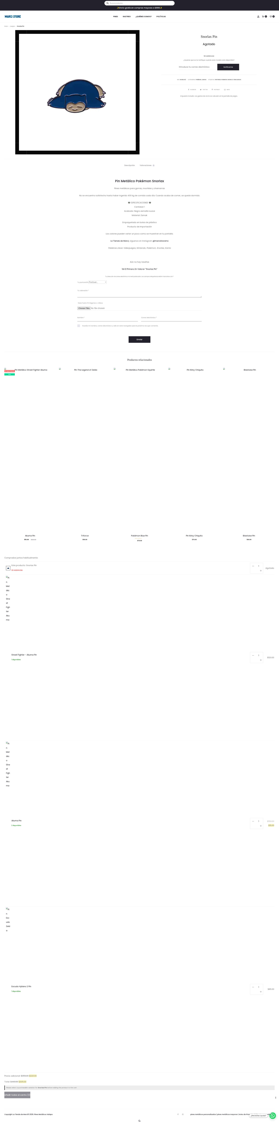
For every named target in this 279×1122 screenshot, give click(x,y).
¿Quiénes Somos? (144, 16)
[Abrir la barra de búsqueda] (139, 1121)
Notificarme (228, 67)
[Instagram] (182, 1114)
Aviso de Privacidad (246, 1114)
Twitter (205, 89)
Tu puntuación (83, 282)
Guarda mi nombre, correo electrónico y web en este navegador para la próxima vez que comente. (120, 326)
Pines (115, 16)
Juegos (12, 26)
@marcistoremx (160, 241)
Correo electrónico (149, 318)
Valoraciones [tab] (147, 165)
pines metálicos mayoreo (227, 1114)
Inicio (6, 26)
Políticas (161, 16)
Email (228, 89)
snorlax (230, 79)
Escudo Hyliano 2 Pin (21, 986)
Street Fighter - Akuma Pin (24, 654)
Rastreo (127, 16)
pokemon (224, 79)
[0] (263, 16)
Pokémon (198, 79)
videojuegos (237, 79)
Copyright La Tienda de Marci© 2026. (19, 1114)
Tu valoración (83, 290)
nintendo (218, 79)
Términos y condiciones (265, 1114)
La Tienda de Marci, (120, 241)
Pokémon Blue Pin (139, 535)
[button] (253, 566)
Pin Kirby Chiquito (194, 535)
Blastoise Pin (249, 535)
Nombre (81, 318)
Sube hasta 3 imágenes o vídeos (90, 303)
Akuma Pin (30, 535)
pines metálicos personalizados (203, 1114)
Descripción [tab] (129, 165)
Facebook (193, 89)
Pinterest (217, 89)
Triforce (85, 535)
